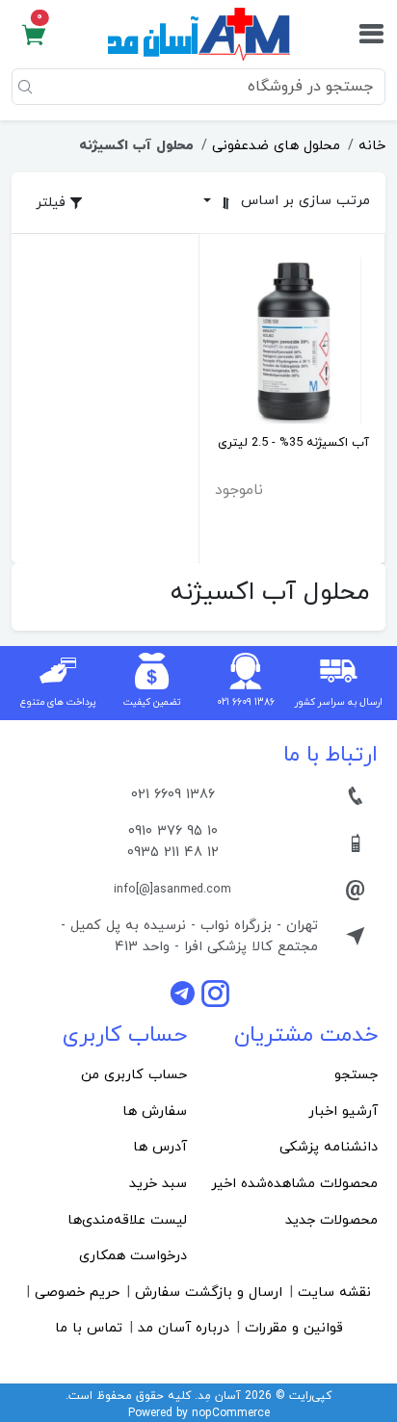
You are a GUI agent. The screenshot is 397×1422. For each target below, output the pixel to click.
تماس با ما (88, 1328)
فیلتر (52, 203)
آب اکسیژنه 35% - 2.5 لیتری (293, 443)
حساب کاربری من (134, 1075)
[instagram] (215, 993)
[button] (34, 34)
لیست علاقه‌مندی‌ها (127, 1220)
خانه (371, 146)
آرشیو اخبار (343, 1111)
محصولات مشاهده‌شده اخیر (294, 1184)
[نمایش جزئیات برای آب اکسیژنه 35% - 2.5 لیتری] (292, 338)
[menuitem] (294, 1075)
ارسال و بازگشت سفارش (208, 1292)
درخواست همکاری (133, 1256)
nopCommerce (231, 1413)
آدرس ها (160, 1147)
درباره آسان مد (183, 1328)
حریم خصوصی (77, 1292)
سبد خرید (158, 1184)
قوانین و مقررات (294, 1328)
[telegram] (185, 993)
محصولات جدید (331, 1220)
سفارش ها (154, 1111)
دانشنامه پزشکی (328, 1147)
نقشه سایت (334, 1292)
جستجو (356, 1075)
